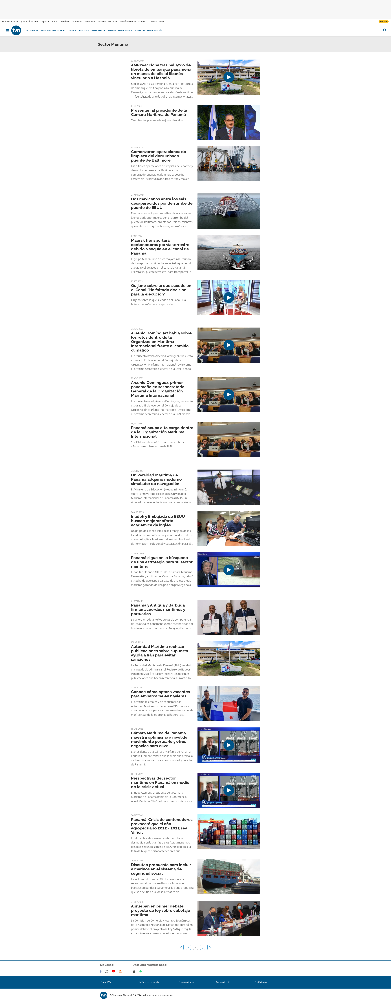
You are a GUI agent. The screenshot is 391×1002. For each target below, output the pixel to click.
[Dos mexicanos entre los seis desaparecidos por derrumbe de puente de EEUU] (228, 211)
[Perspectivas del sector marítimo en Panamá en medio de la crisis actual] (228, 790)
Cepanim (45, 21)
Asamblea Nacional (107, 21)
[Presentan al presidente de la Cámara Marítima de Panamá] (228, 122)
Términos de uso (185, 982)
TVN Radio (72, 30)
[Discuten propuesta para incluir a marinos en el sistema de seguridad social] (228, 876)
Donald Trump (157, 21)
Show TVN (46, 30)
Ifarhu (55, 21)
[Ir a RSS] (121, 971)
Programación (154, 30)
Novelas (112, 30)
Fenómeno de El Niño (71, 21)
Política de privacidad (149, 982)
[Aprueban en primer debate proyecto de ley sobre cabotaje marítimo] (228, 918)
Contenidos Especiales (90, 30)
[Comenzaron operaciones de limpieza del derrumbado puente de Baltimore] (228, 163)
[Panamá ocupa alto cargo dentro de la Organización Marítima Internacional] (228, 439)
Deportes (57, 30)
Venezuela (90, 21)
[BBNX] (103, 995)
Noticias (30, 30)
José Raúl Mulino (29, 21)
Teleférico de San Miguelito (133, 21)
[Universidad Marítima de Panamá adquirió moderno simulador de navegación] (228, 487)
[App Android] (141, 971)
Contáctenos (260, 982)
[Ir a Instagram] (107, 971)
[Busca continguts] (384, 30)
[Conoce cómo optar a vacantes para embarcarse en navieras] (228, 703)
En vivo (384, 21)
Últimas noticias (10, 21)
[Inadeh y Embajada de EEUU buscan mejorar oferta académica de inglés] (228, 528)
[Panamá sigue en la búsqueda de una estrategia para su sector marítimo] (228, 569)
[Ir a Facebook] (101, 971)
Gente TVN (140, 30)
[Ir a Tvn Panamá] (16, 30)
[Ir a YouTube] (114, 971)
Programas (124, 30)
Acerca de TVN (223, 982)
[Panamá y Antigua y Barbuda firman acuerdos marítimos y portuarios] (228, 617)
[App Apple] (134, 971)
